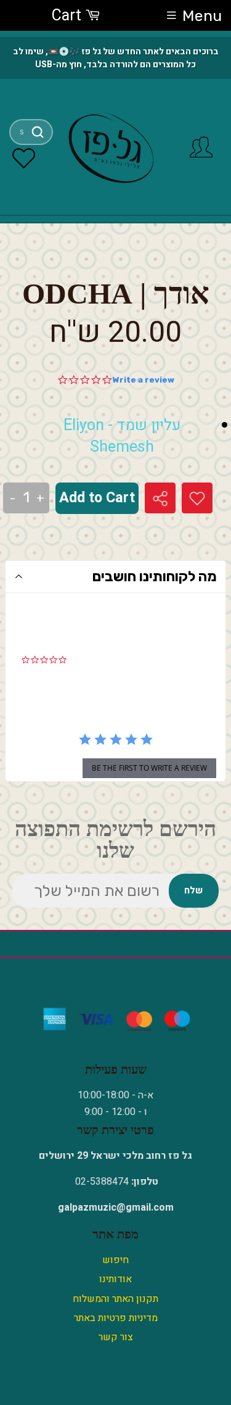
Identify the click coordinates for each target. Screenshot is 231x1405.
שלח (193, 890)
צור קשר (116, 1337)
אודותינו (115, 1279)
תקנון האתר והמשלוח (115, 1298)
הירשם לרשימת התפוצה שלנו (115, 839)
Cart (68, 15)
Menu (202, 16)
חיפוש (115, 1260)
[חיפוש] (37, 132)
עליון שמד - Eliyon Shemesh (121, 436)
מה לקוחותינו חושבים (154, 576)
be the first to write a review (149, 768)
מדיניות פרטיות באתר (116, 1318)
